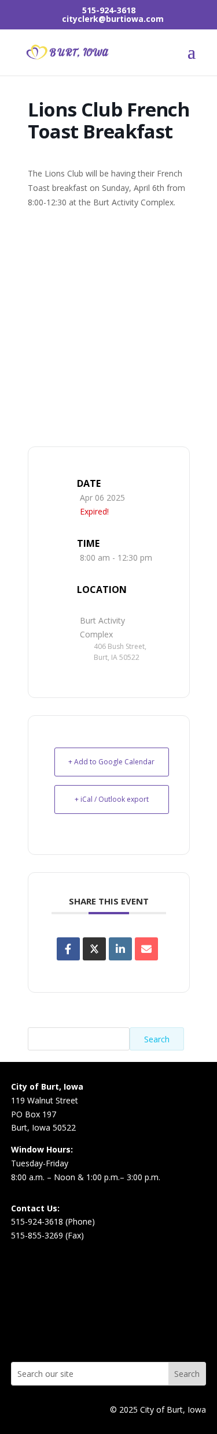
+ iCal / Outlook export (112, 799)
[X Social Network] (94, 948)
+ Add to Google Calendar (111, 762)
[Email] (146, 948)
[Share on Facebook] (68, 948)
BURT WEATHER (109, 1316)
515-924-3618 (108, 10)
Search (157, 1039)
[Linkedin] (120, 948)
